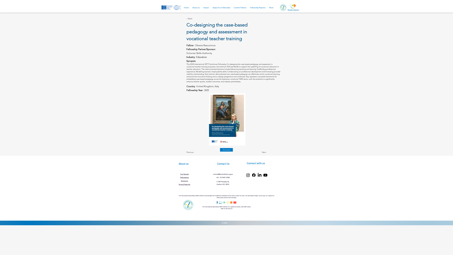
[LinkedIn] (259, 175)
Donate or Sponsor (293, 10)
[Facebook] (254, 175)
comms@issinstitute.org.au (223, 174)
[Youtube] (265, 175)
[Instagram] (248, 175)
